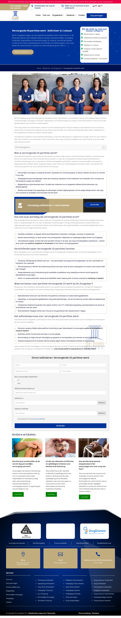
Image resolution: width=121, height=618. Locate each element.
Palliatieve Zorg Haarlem (74, 580)
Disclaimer (95, 613)
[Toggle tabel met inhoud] (102, 147)
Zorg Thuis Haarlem (73, 587)
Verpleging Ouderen (73, 590)
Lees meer (18, 494)
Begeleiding (10, 591)
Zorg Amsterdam (100, 583)
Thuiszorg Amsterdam (45, 580)
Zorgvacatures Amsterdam (103, 580)
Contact (81, 15)
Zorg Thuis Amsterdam (46, 587)
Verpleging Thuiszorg (45, 590)
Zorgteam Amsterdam (101, 590)
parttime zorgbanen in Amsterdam (40, 243)
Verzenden (60, 426)
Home (38, 15)
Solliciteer (94, 205)
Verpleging (10, 598)
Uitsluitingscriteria (82, 543)
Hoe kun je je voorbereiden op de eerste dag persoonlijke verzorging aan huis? (26, 463)
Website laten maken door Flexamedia (41, 613)
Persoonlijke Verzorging (46, 597)
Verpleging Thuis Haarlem (75, 583)
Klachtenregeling (39, 543)
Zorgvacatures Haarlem (102, 600)
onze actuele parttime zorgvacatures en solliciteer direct (75, 349)
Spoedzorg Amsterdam (46, 583)
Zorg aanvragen (96, 16)
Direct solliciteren (22, 52)
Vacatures (70, 15)
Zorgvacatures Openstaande (104, 594)
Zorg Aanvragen (71, 597)
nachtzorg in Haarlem (96, 278)
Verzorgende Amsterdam (103, 587)
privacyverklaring (39, 419)
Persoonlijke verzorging (14, 595)
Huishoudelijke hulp (13, 587)
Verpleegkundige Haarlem (103, 597)
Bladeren (102, 403)
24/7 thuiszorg (43, 594)
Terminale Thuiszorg (45, 600)
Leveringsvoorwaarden (17, 543)
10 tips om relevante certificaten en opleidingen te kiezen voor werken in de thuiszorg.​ (60, 463)
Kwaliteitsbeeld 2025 (104, 543)
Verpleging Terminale (73, 594)
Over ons (46, 15)
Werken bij (46, 68)
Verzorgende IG (56, 68)
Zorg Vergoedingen (72, 600)
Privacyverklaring (60, 543)
